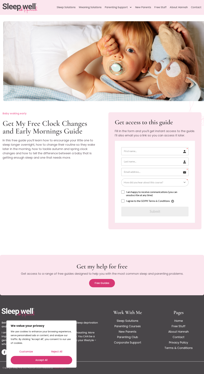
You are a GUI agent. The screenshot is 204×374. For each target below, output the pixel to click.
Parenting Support (116, 7)
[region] (41, 344)
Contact (196, 7)
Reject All (56, 351)
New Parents (143, 7)
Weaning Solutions (90, 7)
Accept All (41, 360)
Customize (26, 351)
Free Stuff (160, 7)
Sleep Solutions (66, 7)
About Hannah (179, 7)
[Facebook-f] (4, 352)
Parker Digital (59, 367)
